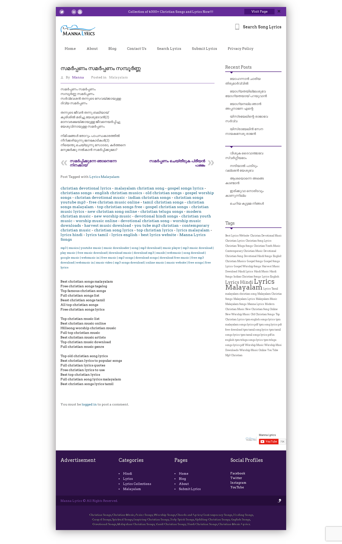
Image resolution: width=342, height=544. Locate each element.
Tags (230, 223)
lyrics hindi (71, 235)
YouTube (237, 487)
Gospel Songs (255, 261)
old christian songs (163, 193)
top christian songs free (119, 207)
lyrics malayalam (193, 230)
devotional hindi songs (156, 216)
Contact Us (136, 49)
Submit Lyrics (204, 49)
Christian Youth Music (267, 245)
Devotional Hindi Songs (258, 256)
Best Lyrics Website (237, 235)
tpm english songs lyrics (260, 319)
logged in (89, 404)
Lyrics (128, 478)
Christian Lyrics (235, 240)
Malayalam (118, 77)
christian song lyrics (113, 230)
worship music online (96, 221)
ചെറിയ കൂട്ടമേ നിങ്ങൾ (247, 203)
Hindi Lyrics (245, 271)
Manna (78, 77)
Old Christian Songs (263, 314)
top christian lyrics (155, 230)
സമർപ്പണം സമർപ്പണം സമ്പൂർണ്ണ (100, 68)
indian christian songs (149, 197)
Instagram (238, 482)
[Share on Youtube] (79, 11)
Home (70, 49)
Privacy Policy (241, 49)
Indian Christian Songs (247, 276)
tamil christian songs (163, 202)
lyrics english (124, 235)
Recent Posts (238, 67)
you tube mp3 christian (156, 225)
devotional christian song (145, 221)
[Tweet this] (61, 11)
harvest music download (107, 225)
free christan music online (114, 202)
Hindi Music (261, 271)
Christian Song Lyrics (258, 240)
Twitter (236, 478)
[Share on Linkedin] (73, 11)
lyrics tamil (97, 235)
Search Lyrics (169, 49)
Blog (112, 49)
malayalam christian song (139, 188)
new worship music (112, 216)
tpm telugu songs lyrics (249, 339)
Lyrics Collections (137, 484)
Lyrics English (270, 276)
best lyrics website (158, 235)
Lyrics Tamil (270, 288)
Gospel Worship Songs (247, 266)
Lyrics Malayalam (104, 177)
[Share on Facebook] (67, 11)
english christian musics (118, 193)
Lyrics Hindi (239, 282)
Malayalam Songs (236, 304)
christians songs (76, 193)
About (92, 49)
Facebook (237, 473)
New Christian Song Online (261, 309)
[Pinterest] (86, 11)
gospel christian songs (166, 207)
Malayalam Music (266, 299)
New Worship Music (237, 314)
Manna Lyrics (255, 304)
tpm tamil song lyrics (255, 329)
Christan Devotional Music (266, 235)
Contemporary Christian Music (244, 251)
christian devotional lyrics (85, 188)
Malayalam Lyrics (244, 299)
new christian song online (112, 211)
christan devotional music (100, 197)
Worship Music (254, 345)
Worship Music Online (253, 350)
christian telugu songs (161, 211)
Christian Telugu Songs (239, 245)
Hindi (127, 473)
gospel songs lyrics (186, 188)
